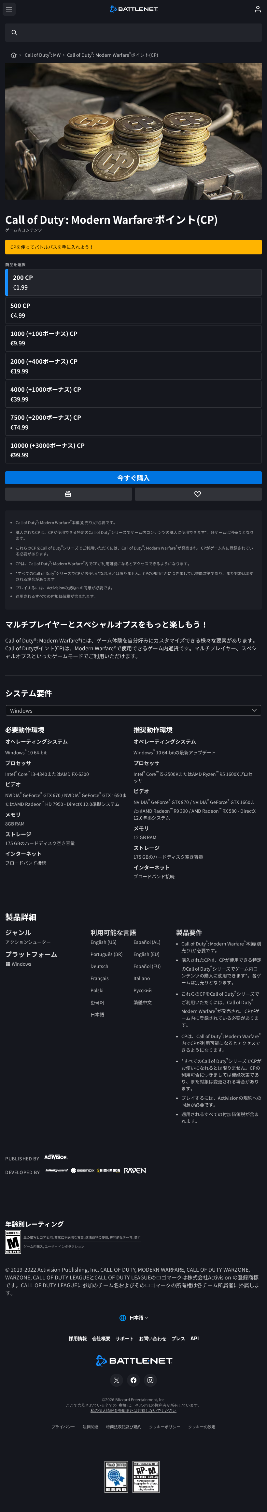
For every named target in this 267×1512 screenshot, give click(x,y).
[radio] (133, 282)
